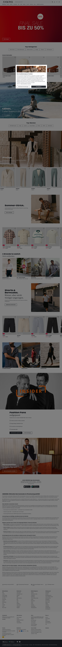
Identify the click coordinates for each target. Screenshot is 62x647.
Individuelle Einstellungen (23, 86)
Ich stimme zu (38, 86)
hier (25, 82)
